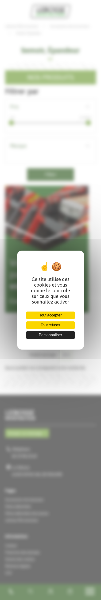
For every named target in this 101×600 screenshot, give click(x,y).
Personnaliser (50, 335)
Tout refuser (50, 325)
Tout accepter (50, 315)
